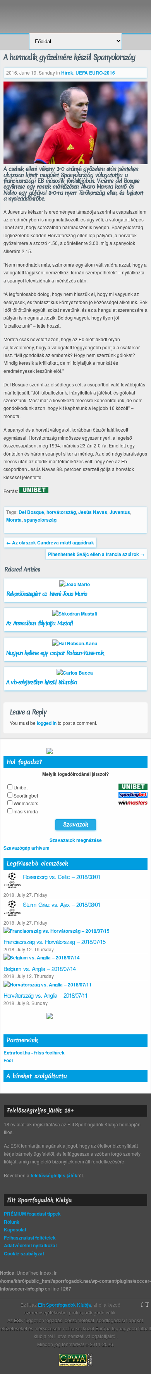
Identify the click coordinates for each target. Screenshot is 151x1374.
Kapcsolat (15, 1229)
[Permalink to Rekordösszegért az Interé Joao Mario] (75, 584)
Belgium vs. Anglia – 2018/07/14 (39, 968)
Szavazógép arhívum (26, 847)
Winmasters (26, 803)
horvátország (61, 511)
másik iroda (26, 811)
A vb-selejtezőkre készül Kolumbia (41, 682)
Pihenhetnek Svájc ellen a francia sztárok (96, 554)
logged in (47, 722)
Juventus (120, 511)
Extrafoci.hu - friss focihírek (34, 1052)
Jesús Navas (92, 511)
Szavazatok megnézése (76, 840)
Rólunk (11, 1221)
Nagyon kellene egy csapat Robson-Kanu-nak (54, 653)
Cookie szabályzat (24, 1253)
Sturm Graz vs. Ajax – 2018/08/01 (61, 904)
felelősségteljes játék (54, 1175)
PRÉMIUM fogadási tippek (32, 1213)
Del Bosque (31, 511)
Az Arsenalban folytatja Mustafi (39, 623)
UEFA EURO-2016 (95, 72)
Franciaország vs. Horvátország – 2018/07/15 (54, 941)
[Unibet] (33, 491)
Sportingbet (26, 795)
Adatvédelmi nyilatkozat (30, 1245)
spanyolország (40, 519)
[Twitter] (147, 1304)
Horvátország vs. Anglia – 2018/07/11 (45, 995)
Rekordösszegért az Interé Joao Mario (46, 594)
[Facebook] (142, 1304)
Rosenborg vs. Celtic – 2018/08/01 (61, 876)
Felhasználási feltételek (30, 1237)
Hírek (67, 72)
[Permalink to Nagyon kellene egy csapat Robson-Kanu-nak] (75, 643)
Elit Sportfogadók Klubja (75, 12)
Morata (14, 519)
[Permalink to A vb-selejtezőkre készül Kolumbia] (76, 672)
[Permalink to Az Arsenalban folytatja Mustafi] (75, 613)
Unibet (20, 787)
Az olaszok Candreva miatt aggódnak (50, 542)
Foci (8, 1060)
